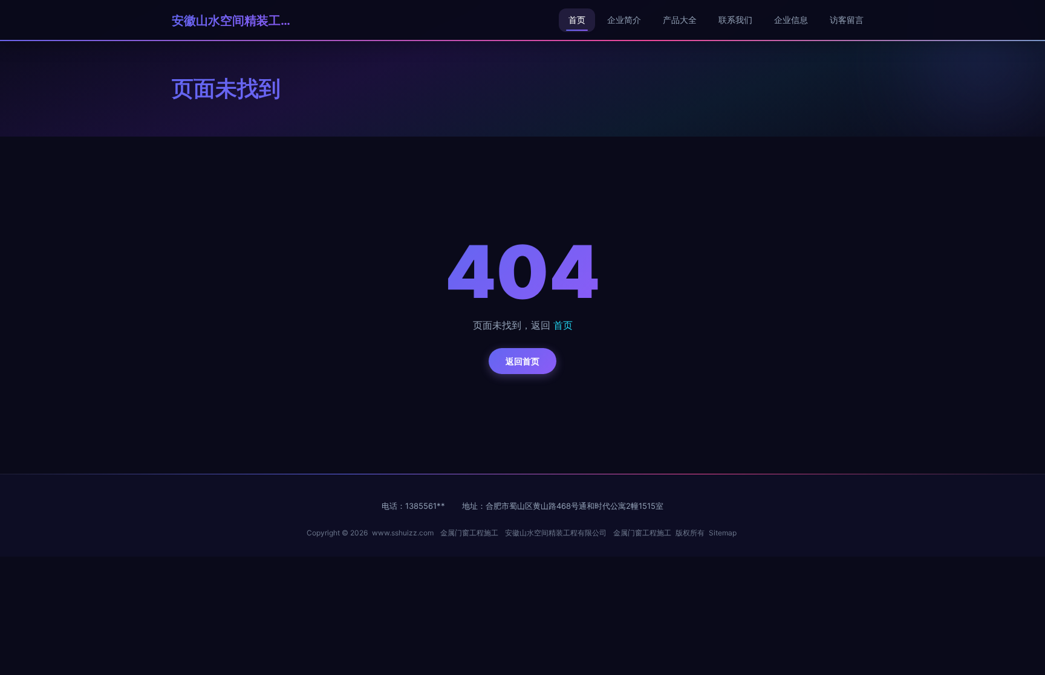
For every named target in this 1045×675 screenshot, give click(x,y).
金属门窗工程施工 (469, 532)
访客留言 (847, 20)
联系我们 (735, 20)
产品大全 (680, 20)
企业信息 (791, 20)
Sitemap (723, 532)
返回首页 (522, 361)
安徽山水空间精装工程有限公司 (232, 20)
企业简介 (624, 20)
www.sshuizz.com (403, 532)
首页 (576, 20)
